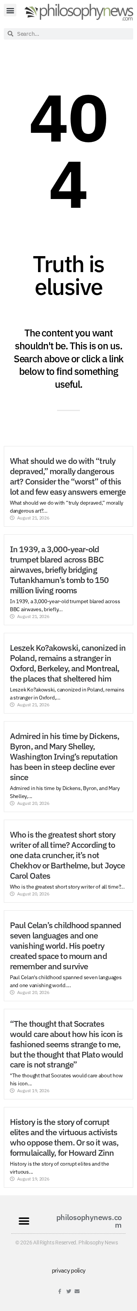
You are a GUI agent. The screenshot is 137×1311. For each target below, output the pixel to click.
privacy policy (69, 1270)
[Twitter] (68, 1291)
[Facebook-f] (59, 1291)
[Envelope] (77, 1291)
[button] (10, 10)
